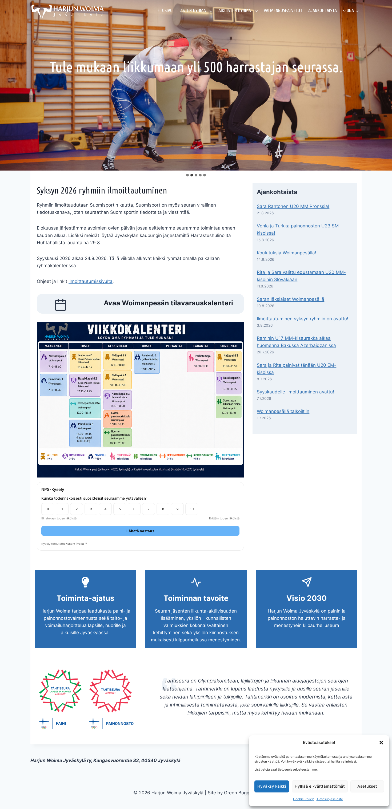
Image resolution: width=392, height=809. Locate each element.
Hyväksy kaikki (271, 786)
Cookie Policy (303, 799)
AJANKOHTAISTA (322, 10)
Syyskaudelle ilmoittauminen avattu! (295, 391)
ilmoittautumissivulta (91, 281)
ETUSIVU (165, 10)
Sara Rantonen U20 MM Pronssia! (293, 206)
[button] (381, 742)
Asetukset (367, 786)
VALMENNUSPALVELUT (283, 10)
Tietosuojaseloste (330, 799)
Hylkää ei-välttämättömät (320, 786)
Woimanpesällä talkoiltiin (283, 411)
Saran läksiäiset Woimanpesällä (290, 299)
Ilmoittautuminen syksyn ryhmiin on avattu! (302, 318)
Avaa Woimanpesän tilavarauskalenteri (168, 303)
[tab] (187, 175)
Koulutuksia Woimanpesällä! (286, 252)
